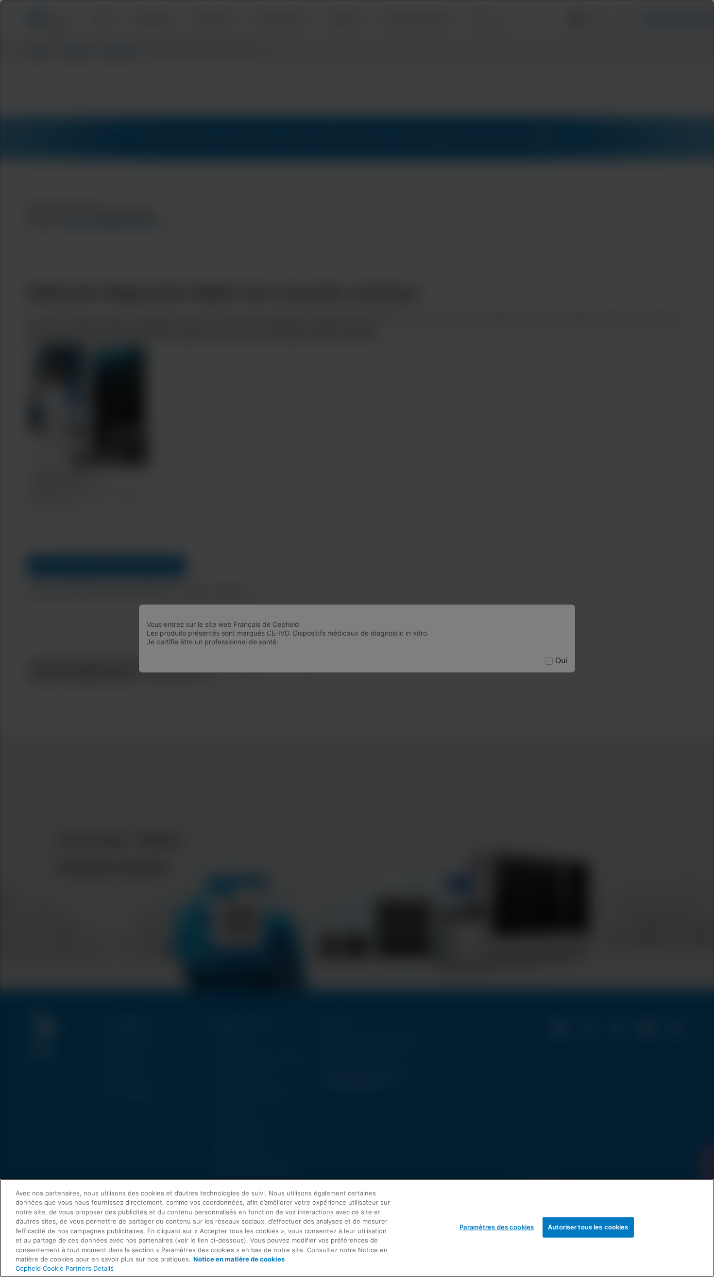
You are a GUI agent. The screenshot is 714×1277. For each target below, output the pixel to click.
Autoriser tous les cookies (588, 1227)
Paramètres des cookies (496, 1227)
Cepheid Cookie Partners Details (65, 1268)
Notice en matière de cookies (239, 1259)
